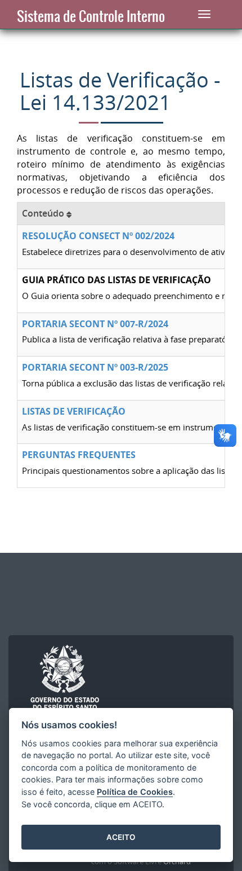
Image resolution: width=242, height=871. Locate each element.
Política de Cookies (135, 792)
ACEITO (121, 837)
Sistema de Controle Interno (91, 16)
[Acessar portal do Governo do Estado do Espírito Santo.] (65, 678)
